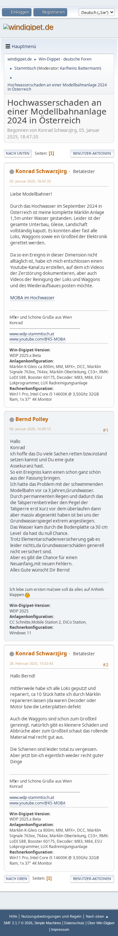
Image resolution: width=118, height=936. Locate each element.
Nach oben (16, 878)
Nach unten (18, 153)
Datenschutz (74, 923)
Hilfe (13, 916)
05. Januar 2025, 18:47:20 (30, 181)
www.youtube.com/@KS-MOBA (38, 339)
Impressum (60, 929)
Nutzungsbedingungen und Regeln (51, 916)
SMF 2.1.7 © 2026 (18, 923)
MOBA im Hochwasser (32, 298)
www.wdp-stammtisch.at (32, 334)
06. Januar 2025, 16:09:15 (30, 428)
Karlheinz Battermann (80, 68)
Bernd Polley (31, 419)
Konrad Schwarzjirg (41, 171)
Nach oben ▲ (97, 916)
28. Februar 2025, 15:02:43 (31, 663)
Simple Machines (47, 923)
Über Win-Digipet (101, 923)
